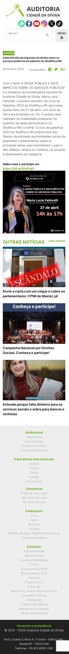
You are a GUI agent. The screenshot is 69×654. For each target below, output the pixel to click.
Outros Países (34, 481)
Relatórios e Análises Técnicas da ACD (34, 591)
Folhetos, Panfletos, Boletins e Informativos (34, 533)
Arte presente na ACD (34, 573)
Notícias (8, 53)
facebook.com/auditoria (34, 626)
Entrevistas (34, 586)
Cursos (34, 564)
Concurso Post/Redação (34, 560)
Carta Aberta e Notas (34, 537)
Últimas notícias (34, 555)
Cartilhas (34, 528)
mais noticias (57, 240)
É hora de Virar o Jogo (34, 493)
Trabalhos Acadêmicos (34, 604)
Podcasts (34, 524)
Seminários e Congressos (34, 608)
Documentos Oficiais (34, 595)
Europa (34, 468)
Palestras (34, 577)
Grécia (34, 472)
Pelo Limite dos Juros (34, 497)
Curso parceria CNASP (34, 568)
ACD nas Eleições (34, 551)
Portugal (34, 477)
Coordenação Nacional (34, 450)
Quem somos (34, 436)
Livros (34, 515)
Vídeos (34, 520)
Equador (34, 463)
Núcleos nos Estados (34, 445)
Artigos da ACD (34, 582)
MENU (61, 33)
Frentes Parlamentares (34, 613)
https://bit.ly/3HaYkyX (18, 168)
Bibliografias (34, 599)
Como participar (34, 441)
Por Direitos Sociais (34, 502)
